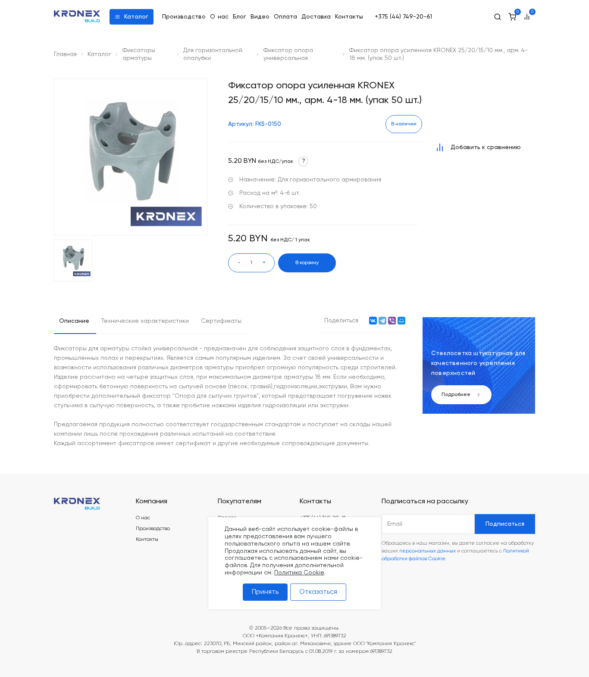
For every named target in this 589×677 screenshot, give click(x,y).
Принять (265, 592)
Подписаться (505, 524)
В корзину (307, 262)
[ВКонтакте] (373, 320)
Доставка (316, 17)
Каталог (136, 17)
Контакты (349, 17)
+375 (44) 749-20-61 (403, 17)
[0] (512, 17)
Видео (260, 17)
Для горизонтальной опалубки (212, 54)
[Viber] (392, 320)
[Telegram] (382, 320)
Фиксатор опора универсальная (288, 54)
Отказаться (318, 592)
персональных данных (427, 551)
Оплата (285, 17)
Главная (65, 54)
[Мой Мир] (401, 320)
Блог (239, 17)
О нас (219, 17)
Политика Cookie (299, 573)
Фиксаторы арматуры (138, 54)
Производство (184, 17)
